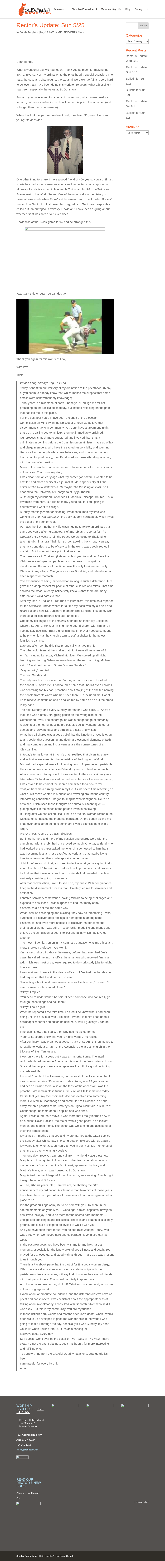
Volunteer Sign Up (111, 9)
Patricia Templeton (28, 32)
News (81, 32)
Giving (138, 9)
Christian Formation (83, 9)
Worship (41, 9)
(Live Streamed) (27, 1423)
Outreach (59, 9)
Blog (128, 9)
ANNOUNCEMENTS (66, 32)
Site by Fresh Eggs (26, 1556)
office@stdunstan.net (27, 1449)
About (26, 9)
